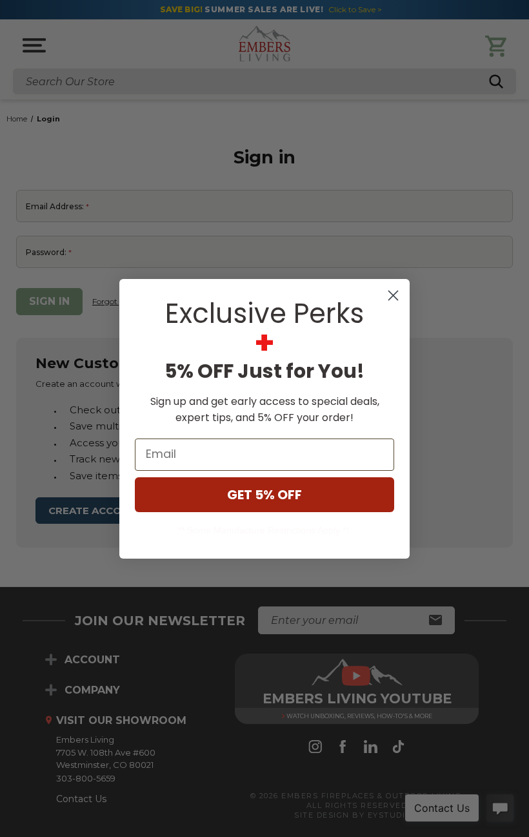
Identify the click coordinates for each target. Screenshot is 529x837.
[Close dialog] (393, 295)
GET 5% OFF (264, 495)
